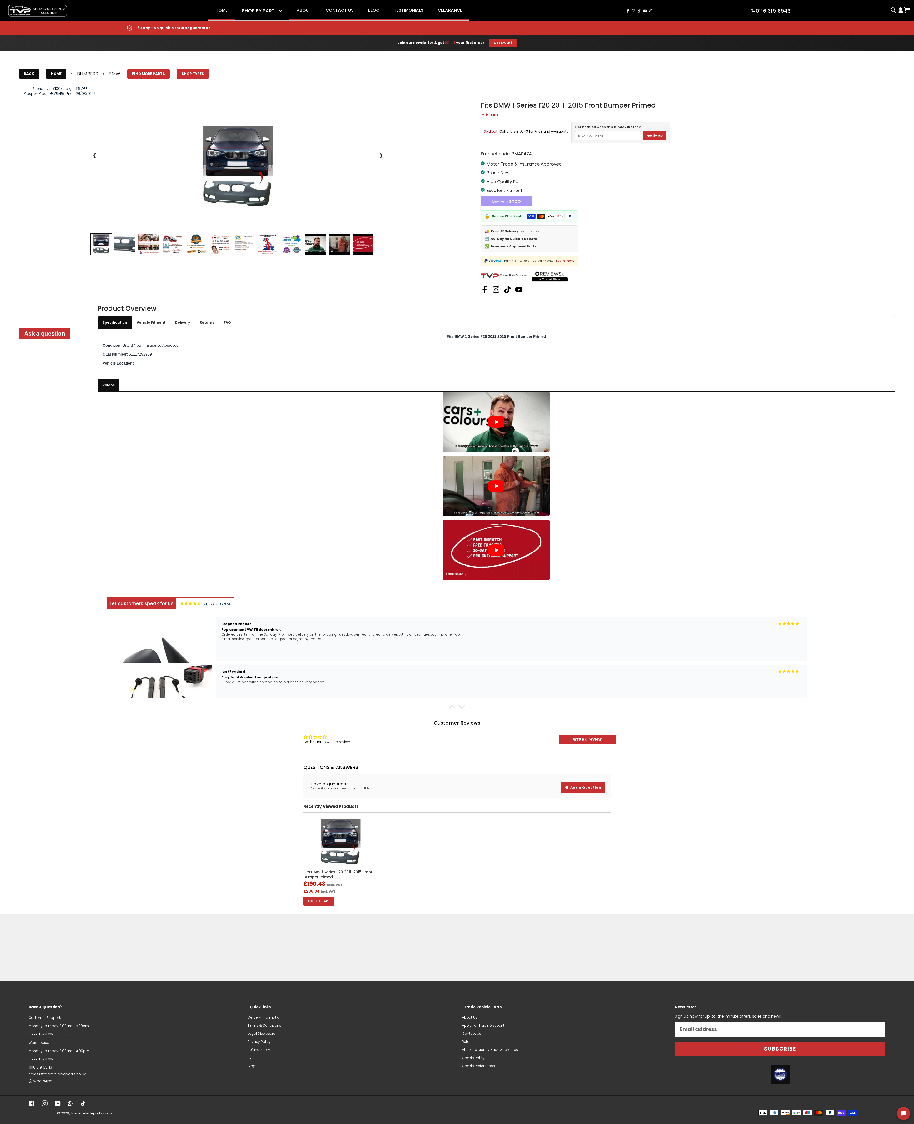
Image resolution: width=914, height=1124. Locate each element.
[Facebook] (484, 289)
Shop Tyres (193, 73)
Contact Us (340, 10)
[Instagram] (496, 289)
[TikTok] (507, 289)
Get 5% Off (503, 42)
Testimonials (408, 10)
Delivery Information (265, 1017)
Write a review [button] (587, 739)
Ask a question (44, 333)
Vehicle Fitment (151, 322)
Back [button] (29, 73)
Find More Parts (148, 73)
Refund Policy (259, 1049)
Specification (115, 322)
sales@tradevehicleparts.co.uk (57, 1074)
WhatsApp (43, 1081)
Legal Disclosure (261, 1033)
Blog (374, 10)
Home (221, 10)
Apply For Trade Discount (483, 1025)
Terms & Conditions (264, 1025)
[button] (452, 708)
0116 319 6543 (517, 131)
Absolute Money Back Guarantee (490, 1049)
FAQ (227, 322)
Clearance (450, 10)
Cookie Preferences (478, 1066)
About (304, 10)
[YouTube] (519, 289)
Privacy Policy (259, 1041)
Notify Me (654, 135)
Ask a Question (585, 787)
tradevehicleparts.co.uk (91, 1113)
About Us (469, 1017)
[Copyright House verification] (780, 1074)
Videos (108, 385)
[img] (190, 603)
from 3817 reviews (216, 603)
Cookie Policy (473, 1057)
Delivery (182, 322)
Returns (207, 322)
